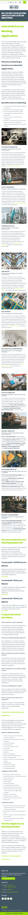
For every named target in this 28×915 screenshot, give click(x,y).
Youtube (5, 899)
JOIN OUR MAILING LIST (8, 878)
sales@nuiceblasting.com (12, 892)
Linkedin (11, 899)
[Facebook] (8, 2)
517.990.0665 (9, 889)
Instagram (8, 899)
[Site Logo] (14, 7)
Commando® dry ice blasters (13, 166)
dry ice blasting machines (13, 326)
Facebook (3, 899)
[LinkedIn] (16, 2)
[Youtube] (11, 2)
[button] (20, 2)
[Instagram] (13, 2)
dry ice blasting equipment (19, 203)
